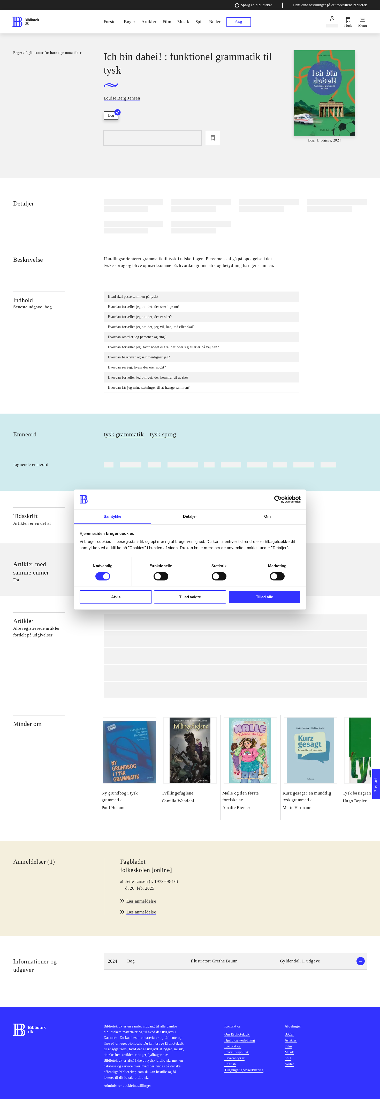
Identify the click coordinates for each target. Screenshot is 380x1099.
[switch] (161, 576)
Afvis (115, 597)
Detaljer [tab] (190, 516)
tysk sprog (163, 434)
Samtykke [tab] (112, 516)
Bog (111, 115)
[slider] (324, 96)
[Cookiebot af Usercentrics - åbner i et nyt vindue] (278, 499)
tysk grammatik (124, 434)
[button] (235, 961)
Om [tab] (267, 516)
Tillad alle (264, 597)
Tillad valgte (190, 597)
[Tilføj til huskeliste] (213, 138)
